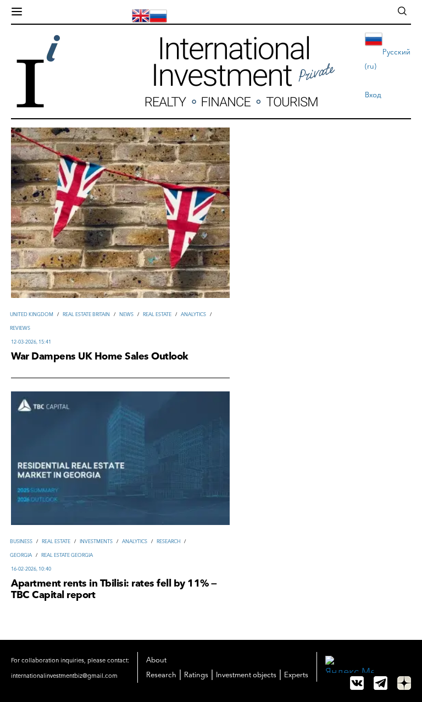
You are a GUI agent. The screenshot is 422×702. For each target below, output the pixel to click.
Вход (373, 94)
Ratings (196, 674)
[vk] (357, 683)
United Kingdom (31, 314)
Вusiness (21, 541)
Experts (296, 674)
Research (168, 541)
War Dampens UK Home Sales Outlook (99, 356)
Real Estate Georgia (67, 555)
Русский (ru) (387, 58)
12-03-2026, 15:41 (31, 342)
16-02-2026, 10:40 (31, 569)
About (156, 659)
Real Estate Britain (86, 314)
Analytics (193, 314)
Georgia (21, 555)
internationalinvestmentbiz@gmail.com (64, 675)
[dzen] (404, 683)
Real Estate (157, 314)
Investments (96, 541)
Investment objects (246, 674)
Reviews (20, 328)
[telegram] (380, 683)
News (126, 314)
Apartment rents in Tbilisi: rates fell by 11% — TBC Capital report (114, 589)
